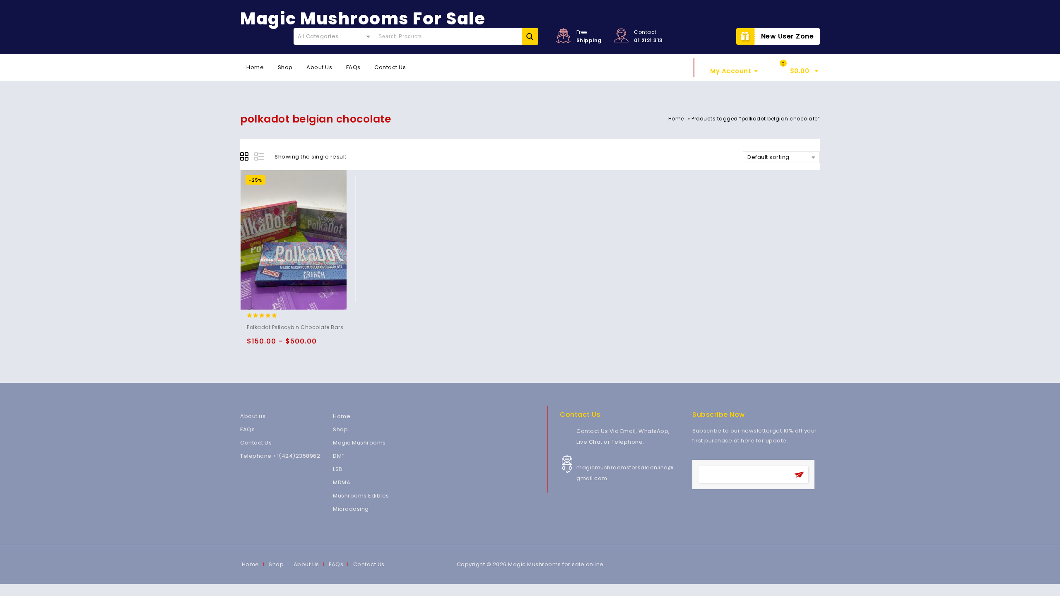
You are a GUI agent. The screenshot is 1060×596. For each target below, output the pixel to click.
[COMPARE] (303, 345)
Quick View (287, 345)
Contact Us (390, 67)
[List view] (259, 157)
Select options (255, 345)
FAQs (353, 67)
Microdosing (351, 509)
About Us (319, 67)
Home (255, 67)
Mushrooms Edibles (361, 496)
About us (252, 416)
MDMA (341, 482)
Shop (285, 67)
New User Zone (787, 36)
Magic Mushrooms (359, 443)
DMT (339, 456)
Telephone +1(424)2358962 (280, 456)
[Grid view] (245, 157)
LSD (338, 469)
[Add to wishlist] (271, 345)
